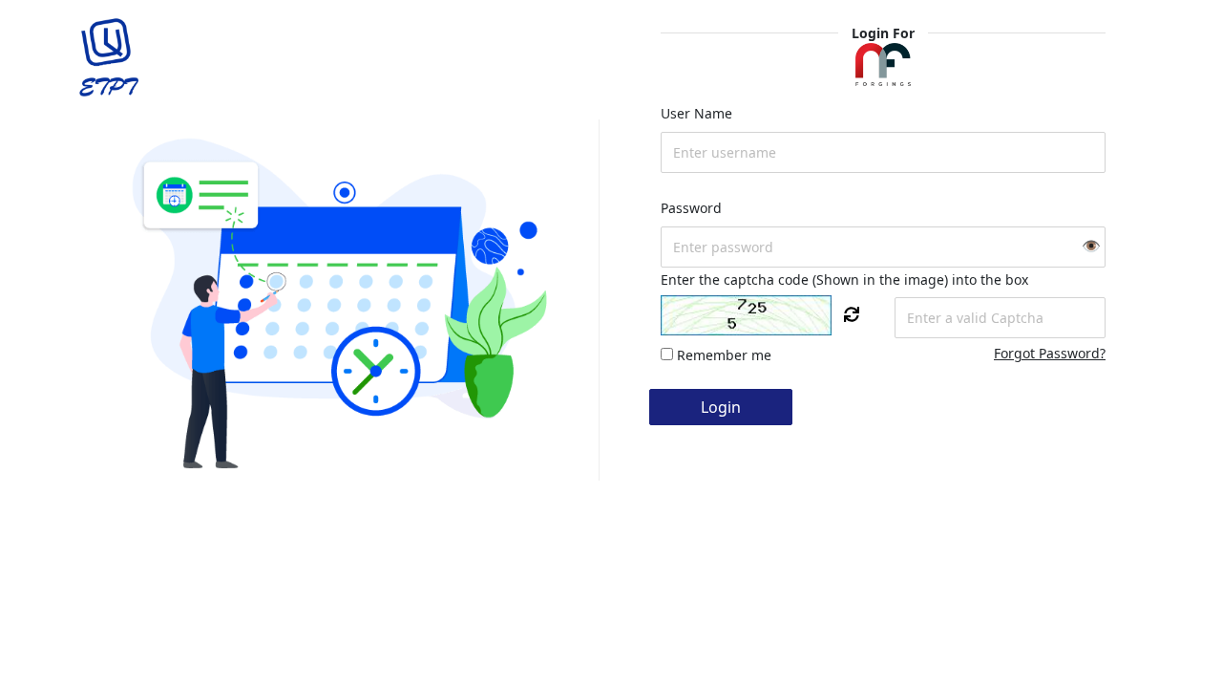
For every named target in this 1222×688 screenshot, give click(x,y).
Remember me (724, 355)
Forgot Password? (1050, 353)
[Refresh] (851, 314)
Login (721, 407)
